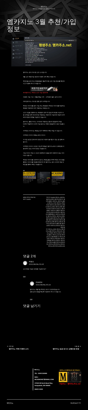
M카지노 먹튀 (60, 229)
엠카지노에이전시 (55, 212)
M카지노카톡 (52, 244)
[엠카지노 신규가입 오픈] (29, 175)
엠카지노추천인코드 (54, 219)
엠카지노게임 (53, 204)
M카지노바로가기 (58, 232)
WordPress (73, 403)
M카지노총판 (52, 242)
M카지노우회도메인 (55, 238)
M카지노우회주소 (56, 240)
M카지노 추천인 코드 (57, 231)
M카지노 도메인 (52, 229)
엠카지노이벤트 (61, 216)
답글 (24, 276)
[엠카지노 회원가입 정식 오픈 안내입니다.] (58, 175)
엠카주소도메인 (50, 199)
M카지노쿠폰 (51, 246)
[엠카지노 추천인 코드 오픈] (43, 175)
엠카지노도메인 (51, 206)
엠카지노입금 (49, 217)
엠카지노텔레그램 (56, 223)
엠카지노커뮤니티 (59, 221)
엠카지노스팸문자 (55, 210)
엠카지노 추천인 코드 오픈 (43, 179)
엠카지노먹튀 (59, 206)
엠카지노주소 (56, 217)
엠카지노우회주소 (52, 216)
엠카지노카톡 (50, 221)
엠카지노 (55, 201)
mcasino (29, 199)
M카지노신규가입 (57, 234)
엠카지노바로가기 (56, 208)
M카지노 (44, 7)
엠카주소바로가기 (59, 199)
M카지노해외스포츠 (60, 246)
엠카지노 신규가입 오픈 (28, 179)
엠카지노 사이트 (52, 202)
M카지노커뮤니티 (60, 244)
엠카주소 (62, 197)
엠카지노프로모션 (55, 225)
